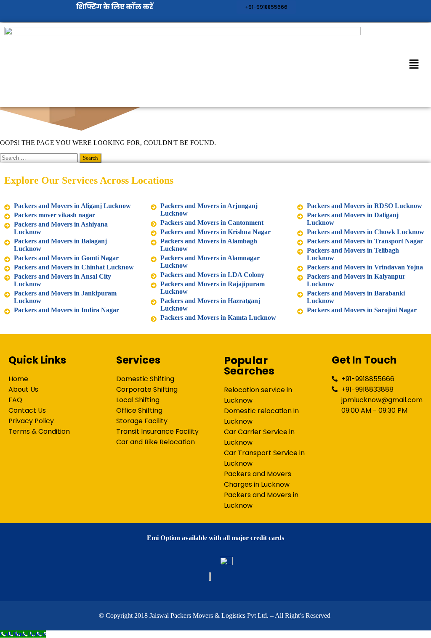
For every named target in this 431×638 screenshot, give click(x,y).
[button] (414, 64)
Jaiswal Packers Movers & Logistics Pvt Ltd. (209, 615)
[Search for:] (40, 157)
